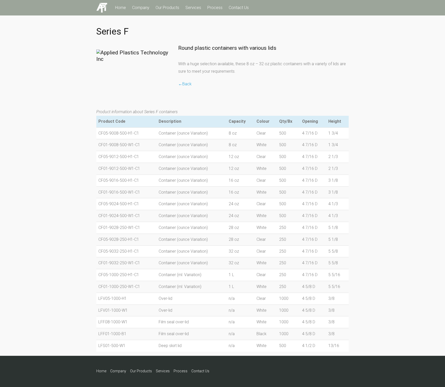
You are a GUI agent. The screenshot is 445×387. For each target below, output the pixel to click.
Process (214, 7)
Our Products (167, 7)
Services (193, 7)
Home (120, 7)
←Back (185, 83)
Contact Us (239, 7)
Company (140, 7)
